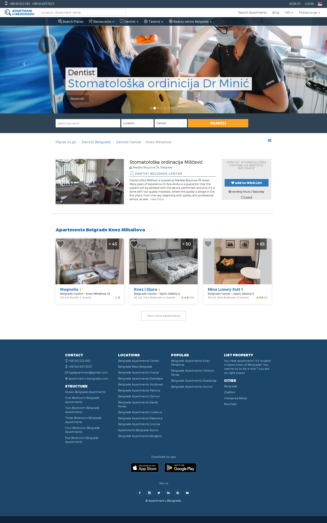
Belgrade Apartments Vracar (138, 372)
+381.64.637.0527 (43, 3)
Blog (275, 12)
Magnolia (69, 289)
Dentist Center (128, 142)
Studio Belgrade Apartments (85, 392)
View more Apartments (163, 315)
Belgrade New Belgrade (135, 366)
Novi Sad (230, 404)
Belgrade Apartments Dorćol (192, 386)
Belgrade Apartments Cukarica (140, 412)
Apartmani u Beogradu (165, 500)
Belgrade (230, 386)
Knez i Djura (145, 289)
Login (309, 3)
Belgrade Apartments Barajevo (140, 436)
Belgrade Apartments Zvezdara (140, 378)
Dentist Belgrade (96, 142)
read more (157, 199)
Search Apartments (252, 12)
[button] (289, 12)
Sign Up (294, 3)
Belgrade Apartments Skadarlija (193, 380)
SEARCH (218, 123)
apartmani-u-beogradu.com (88, 378)
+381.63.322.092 (19, 3)
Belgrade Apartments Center (138, 360)
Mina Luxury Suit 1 (225, 289)
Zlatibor (230, 392)
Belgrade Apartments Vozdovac (140, 384)
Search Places (72, 21)
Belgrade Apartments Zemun (139, 396)
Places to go (66, 142)
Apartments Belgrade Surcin (138, 430)
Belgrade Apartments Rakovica (140, 418)
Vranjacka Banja (235, 398)
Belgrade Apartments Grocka (139, 424)
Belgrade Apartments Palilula (139, 390)
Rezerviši (77, 98)
